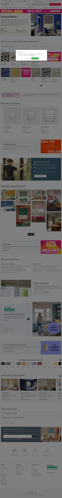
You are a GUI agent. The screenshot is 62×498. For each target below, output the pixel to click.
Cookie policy (33, 55)
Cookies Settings (27, 58)
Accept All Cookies (35, 58)
